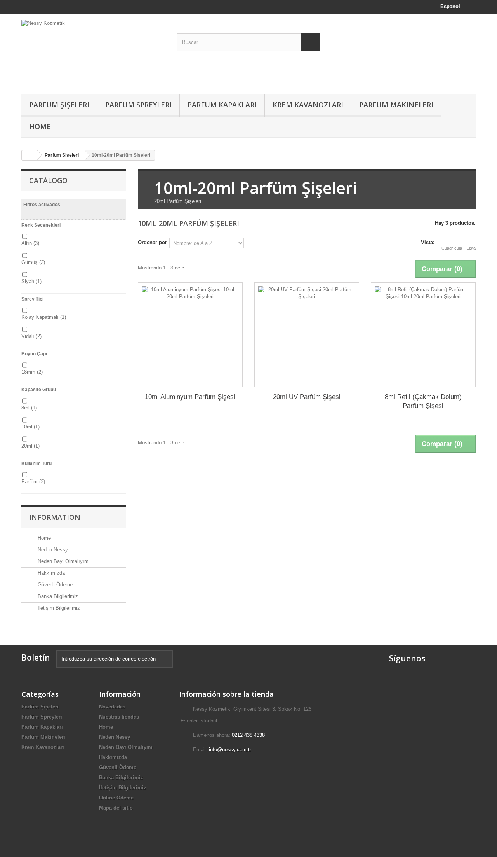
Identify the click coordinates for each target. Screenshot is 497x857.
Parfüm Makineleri (396, 104)
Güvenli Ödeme (54, 585)
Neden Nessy (52, 550)
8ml (29, 408)
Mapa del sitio (116, 808)
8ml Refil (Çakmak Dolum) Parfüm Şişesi (423, 401)
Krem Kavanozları (308, 104)
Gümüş (33, 262)
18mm (32, 372)
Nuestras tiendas (119, 717)
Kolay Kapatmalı (43, 317)
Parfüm (33, 481)
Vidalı (31, 336)
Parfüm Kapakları (222, 104)
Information (54, 517)
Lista (471, 248)
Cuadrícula (451, 248)
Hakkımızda (50, 573)
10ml (30, 427)
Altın (30, 243)
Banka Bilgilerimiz (57, 596)
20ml (30, 446)
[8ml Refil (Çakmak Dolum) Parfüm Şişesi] (423, 334)
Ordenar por (152, 242)
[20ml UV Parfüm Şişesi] (306, 334)
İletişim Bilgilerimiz (58, 608)
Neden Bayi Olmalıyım (62, 561)
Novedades (112, 707)
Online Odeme (116, 798)
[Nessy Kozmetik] (93, 52)
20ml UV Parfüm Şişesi (307, 397)
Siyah (31, 281)
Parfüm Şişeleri (59, 104)
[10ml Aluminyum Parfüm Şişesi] (190, 334)
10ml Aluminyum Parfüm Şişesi (190, 397)
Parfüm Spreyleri (138, 104)
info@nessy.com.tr (230, 749)
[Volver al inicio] (29, 155)
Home (40, 126)
